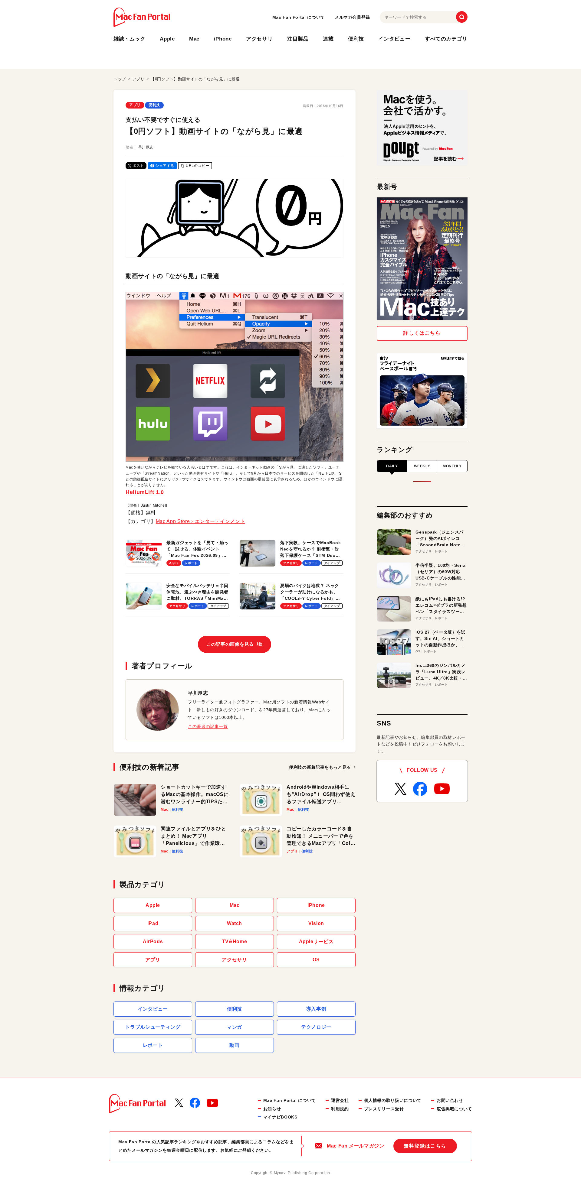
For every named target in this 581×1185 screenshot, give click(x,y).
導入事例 (316, 1008)
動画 (234, 1045)
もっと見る (320, 767)
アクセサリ (259, 39)
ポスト (138, 166)
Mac (194, 39)
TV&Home (234, 941)
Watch (234, 923)
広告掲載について (454, 1108)
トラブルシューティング (152, 1027)
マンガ (234, 1027)
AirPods (153, 941)
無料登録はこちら (425, 1145)
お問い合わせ (450, 1100)
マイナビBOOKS (280, 1117)
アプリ (135, 105)
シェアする (164, 166)
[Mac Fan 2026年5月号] (422, 258)
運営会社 (340, 1100)
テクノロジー (316, 1027)
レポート (153, 1045)
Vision (316, 923)
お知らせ (272, 1108)
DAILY (392, 466)
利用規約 (340, 1108)
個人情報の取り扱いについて (393, 1100)
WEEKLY (422, 466)
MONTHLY (452, 466)
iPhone (223, 39)
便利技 (356, 39)
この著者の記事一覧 (208, 726)
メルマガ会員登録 (352, 17)
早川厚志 (146, 147)
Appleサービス (316, 941)
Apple (167, 39)
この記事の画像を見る (234, 644)
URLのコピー (197, 166)
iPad (153, 923)
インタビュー (394, 39)
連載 (328, 39)
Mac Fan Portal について (298, 17)
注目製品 (298, 39)
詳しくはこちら (422, 333)
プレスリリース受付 (384, 1108)
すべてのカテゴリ (446, 39)
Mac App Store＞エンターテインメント (200, 521)
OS (316, 959)
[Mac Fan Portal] (141, 17)
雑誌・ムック (129, 39)
